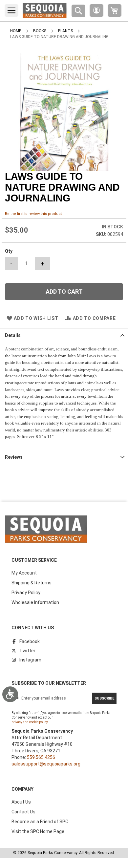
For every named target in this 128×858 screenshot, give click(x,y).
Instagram (30, 659)
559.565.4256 (41, 757)
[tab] (64, 335)
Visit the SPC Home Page (37, 831)
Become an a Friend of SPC (39, 821)
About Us (21, 802)
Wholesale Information (35, 602)
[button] (96, 10)
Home (15, 31)
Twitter (27, 650)
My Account (24, 572)
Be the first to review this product (33, 214)
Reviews (14, 457)
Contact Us (23, 811)
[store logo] (45, 10)
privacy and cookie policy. (30, 722)
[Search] (78, 11)
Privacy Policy (25, 592)
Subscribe (104, 698)
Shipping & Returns (31, 582)
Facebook (29, 641)
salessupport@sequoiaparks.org (45, 763)
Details (13, 335)
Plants (65, 31)
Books (39, 31)
